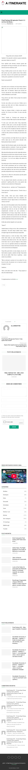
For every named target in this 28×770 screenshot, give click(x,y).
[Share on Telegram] (21, 321)
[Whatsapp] (15, 8)
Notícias (14, 515)
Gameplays (14, 505)
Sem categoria (14, 518)
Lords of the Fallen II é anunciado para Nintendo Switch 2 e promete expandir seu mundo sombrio (19, 570)
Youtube (14, 528)
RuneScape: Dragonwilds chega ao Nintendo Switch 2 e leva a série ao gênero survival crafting (19, 583)
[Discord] (19, 757)
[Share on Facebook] (16, 321)
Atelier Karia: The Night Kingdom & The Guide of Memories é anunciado (19, 549)
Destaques (14, 494)
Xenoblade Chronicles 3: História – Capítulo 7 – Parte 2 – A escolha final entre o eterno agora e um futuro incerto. (19, 653)
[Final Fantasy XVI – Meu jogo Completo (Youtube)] (14, 363)
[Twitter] (12, 8)
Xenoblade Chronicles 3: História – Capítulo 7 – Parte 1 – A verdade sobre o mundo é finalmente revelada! (19, 666)
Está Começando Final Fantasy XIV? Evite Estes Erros (19, 539)
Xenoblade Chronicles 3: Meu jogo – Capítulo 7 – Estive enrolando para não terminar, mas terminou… (19, 640)
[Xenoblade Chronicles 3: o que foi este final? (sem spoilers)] (6, 678)
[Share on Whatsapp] (20, 321)
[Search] (26, 12)
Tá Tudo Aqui (14, 522)
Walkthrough (14, 525)
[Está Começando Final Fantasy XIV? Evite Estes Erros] (6, 540)
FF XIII (4, 285)
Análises (14, 491)
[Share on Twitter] (18, 321)
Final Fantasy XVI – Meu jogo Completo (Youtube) (19, 628)
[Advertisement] (14, 303)
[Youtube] (12, 757)
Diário (14, 498)
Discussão (14, 501)
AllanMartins (10, 23)
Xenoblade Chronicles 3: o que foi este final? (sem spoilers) (19, 677)
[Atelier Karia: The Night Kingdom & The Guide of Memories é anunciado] (6, 550)
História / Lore (14, 511)
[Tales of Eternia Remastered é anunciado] (6, 560)
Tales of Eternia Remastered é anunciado (19, 558)
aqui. (17, 279)
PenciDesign (14, 764)
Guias (14, 508)
